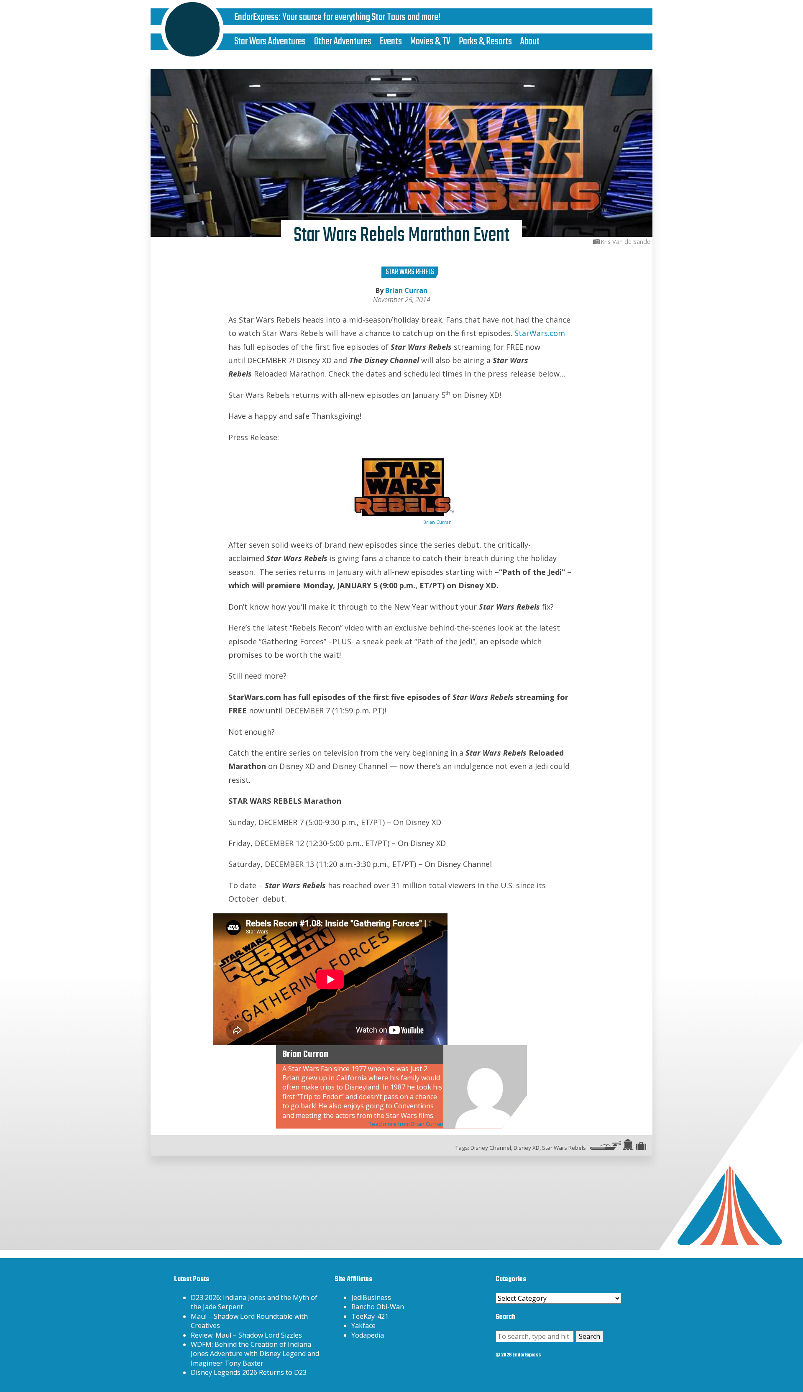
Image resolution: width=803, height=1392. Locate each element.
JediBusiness (371, 1297)
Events (391, 41)
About (530, 41)
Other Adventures (342, 41)
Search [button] (589, 1336)
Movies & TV (430, 41)
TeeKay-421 (370, 1316)
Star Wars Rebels (410, 272)
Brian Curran (406, 290)
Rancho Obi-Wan (377, 1306)
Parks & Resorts (485, 41)
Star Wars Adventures (270, 41)
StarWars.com (539, 333)
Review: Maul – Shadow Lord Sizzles (246, 1335)
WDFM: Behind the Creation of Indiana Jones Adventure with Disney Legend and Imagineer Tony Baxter (255, 1354)
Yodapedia (367, 1335)
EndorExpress (256, 17)
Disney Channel (491, 1147)
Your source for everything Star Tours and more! (361, 17)
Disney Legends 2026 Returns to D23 (249, 1372)
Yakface (363, 1325)
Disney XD (527, 1147)
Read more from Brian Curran (405, 1124)
